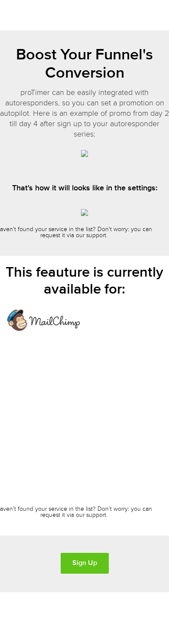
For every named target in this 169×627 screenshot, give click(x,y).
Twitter (144, 607)
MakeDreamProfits (44, 610)
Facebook (162, 607)
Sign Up (84, 563)
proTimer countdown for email (35, 16)
